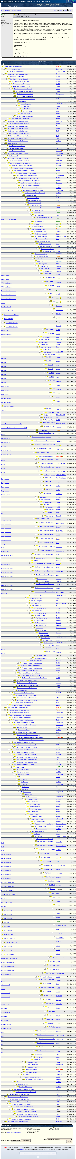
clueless (58, 163)
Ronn (57, 126)
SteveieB (58, 74)
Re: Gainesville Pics (38, 831)
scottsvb (58, 165)
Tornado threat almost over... (33, 1077)
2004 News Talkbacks (16, 10)
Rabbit (58, 369)
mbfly (57, 598)
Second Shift (60, 449)
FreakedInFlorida (61, 824)
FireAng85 (59, 1121)
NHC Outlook (47, 352)
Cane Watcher (60, 938)
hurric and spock (42, 579)
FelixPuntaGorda (61, 236)
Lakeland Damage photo (46, 456)
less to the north (20, 767)
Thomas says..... (36, 603)
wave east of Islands (7, 311)
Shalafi (58, 84)
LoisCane (58, 579)
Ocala (57, 185)
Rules (54, 6)
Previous (54, 10)
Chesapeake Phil (61, 103)
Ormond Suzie (60, 175)
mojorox (58, 342)
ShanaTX (58, 207)
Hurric (57, 575)
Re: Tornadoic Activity (25, 1087)
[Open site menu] (2, 1)
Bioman (58, 231)
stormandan (59, 310)
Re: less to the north (22, 769)
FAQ (50, 6)
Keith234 (58, 99)
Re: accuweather (46, 499)
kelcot (58, 715)
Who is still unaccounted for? (44, 839)
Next (65, 10)
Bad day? (46, 504)
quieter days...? (39, 221)
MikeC (8, 1132)
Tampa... (21, 777)
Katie (57, 215)
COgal (58, 1051)
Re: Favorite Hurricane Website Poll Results (34, 678)
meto (57, 200)
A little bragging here (49, 475)
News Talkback (5, 10)
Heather (58, 913)
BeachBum (59, 69)
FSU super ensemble (14, 69)
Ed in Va (58, 314)
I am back (7, 926)
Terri (57, 567)
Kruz (57, 893)
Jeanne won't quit (31, 195)
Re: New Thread (6, 307)
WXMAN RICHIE (61, 475)
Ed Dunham (14, 1132)
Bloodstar (59, 155)
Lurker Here (39, 628)
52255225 (59, 996)
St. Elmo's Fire (8, 934)
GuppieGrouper (60, 71)
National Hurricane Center (47, 1153)
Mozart (58, 769)
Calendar (59, 6)
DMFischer (59, 148)
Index (60, 10)
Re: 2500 (36, 224)
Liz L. (57, 108)
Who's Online (44, 6)
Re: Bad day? (49, 507)
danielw (19, 1132)
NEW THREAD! (8, 319)
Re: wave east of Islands (11, 315)
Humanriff (59, 160)
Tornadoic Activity (23, 1084)
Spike (57, 239)
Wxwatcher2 (59, 725)
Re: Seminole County (24, 730)
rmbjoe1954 (59, 352)
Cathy (57, 700)
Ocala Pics (37, 1059)
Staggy (58, 801)
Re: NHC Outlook (50, 354)
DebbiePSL (59, 441)
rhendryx (58, 266)
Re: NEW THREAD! (12, 323)
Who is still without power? (47, 977)
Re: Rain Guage (25, 106)
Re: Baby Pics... (43, 263)
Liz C (57, 759)
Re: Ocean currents (36, 816)
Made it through (13, 156)
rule (57, 854)
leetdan (58, 965)
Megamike (59, 842)
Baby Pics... (41, 261)
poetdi (58, 752)
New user (36, 6)
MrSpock (58, 195)
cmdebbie (59, 253)
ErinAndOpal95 (60, 415)
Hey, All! (6, 922)
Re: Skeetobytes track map (17, 146)
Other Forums (41, 4)
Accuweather (37, 213)
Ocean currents (34, 814)
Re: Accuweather (40, 215)
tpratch (58, 246)
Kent (57, 555)
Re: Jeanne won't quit (33, 198)
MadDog (58, 486)
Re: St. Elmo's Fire (9, 938)
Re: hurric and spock (45, 581)
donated (22, 1149)
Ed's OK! (4, 906)
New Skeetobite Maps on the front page (28, 735)
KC (57, 605)
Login (16, 6)
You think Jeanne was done (25, 94)
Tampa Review (22, 690)
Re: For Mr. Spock (6, 902)
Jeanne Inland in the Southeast (13, 66)
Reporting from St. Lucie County (44, 824)
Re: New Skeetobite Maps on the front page (30, 737)
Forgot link (51, 412)
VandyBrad (59, 121)
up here (36, 560)
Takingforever (60, 94)
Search (48, 4)
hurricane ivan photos (37, 600)
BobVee (58, 141)
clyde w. (58, 138)
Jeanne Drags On (26, 104)
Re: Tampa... (24, 779)
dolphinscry (59, 1039)
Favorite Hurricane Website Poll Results (32, 675)
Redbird (58, 268)
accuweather (43, 497)
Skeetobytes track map (14, 143)
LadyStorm (59, 584)
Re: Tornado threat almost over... (35, 1079)
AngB (57, 131)
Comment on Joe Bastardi (16, 76)
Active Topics (55, 4)
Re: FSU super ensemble (16, 71)
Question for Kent (41, 558)
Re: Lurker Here (41, 630)
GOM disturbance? (41, 259)
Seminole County (22, 727)
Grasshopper (59, 153)
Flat (70, 10)
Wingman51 (59, 792)
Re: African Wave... (31, 797)
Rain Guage (22, 101)
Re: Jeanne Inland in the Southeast (18, 74)
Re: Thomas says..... (38, 605)
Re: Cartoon (37, 834)
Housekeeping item (31, 1069)
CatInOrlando (60, 1035)
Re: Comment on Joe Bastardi (19, 79)
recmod (58, 76)
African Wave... (28, 794)
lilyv (57, 600)
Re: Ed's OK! (8, 910)
